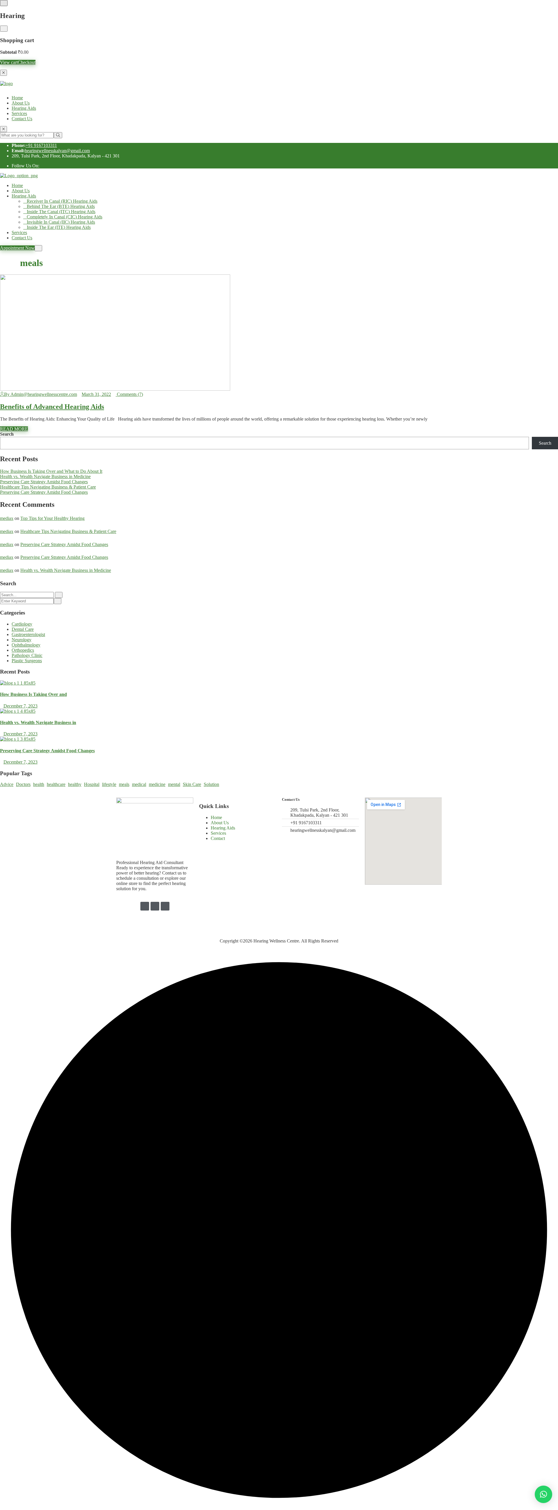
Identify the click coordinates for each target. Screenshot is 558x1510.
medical (139, 784)
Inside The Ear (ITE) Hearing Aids (59, 227)
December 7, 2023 (20, 705)
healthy (74, 784)
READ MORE (14, 428)
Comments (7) (129, 394)
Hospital (91, 784)
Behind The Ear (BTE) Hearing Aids (61, 206)
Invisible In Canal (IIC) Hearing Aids (61, 222)
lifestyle (109, 784)
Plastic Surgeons (27, 660)
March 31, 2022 (96, 394)
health (38, 784)
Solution (211, 784)
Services (19, 113)
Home (17, 97)
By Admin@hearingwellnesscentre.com (40, 394)
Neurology (21, 639)
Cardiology (22, 624)
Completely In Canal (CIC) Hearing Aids (64, 216)
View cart (9, 62)
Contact (218, 838)
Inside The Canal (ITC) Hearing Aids (61, 211)
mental (174, 784)
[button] (543, 1494)
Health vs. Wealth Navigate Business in (38, 722)
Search (7, 434)
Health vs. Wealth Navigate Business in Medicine (45, 476)
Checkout (26, 62)
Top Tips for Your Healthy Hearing (52, 518)
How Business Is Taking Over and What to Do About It (51, 471)
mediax (6, 518)
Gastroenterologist (28, 634)
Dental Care (23, 629)
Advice (6, 784)
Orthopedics (23, 650)
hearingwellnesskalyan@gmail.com (57, 150)
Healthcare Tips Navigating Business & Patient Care (48, 486)
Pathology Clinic (27, 655)
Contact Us (22, 118)
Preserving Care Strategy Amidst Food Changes (44, 481)
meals (124, 784)
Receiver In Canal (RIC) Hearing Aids (62, 201)
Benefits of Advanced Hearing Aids (52, 406)
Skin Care (192, 784)
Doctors (23, 784)
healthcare (56, 784)
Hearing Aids (24, 108)
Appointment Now (17, 247)
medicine (157, 784)
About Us (21, 102)
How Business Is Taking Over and (33, 694)
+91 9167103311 (41, 145)
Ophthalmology (26, 644)
